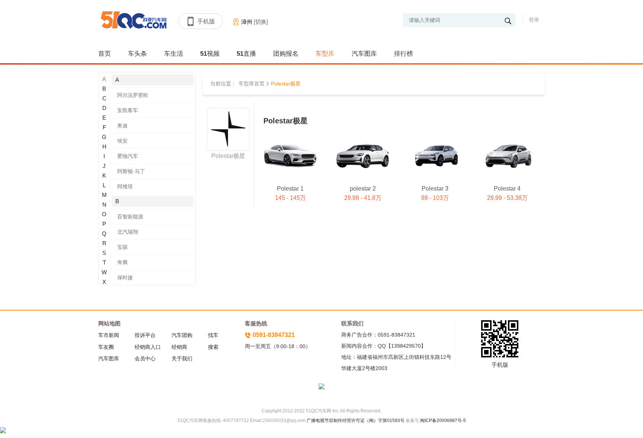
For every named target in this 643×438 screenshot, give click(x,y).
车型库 (325, 53)
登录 (534, 20)
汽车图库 (364, 53)
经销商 (179, 347)
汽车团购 (182, 335)
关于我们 (182, 358)
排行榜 (403, 53)
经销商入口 (148, 347)
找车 (213, 335)
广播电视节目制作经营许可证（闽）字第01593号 (355, 420)
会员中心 (145, 358)
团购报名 (285, 53)
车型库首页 (252, 84)
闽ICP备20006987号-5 (443, 420)
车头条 (137, 53)
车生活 (173, 53)
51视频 (210, 53)
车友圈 (106, 347)
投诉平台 (145, 335)
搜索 (213, 347)
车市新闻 (108, 335)
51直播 (246, 53)
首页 (104, 53)
